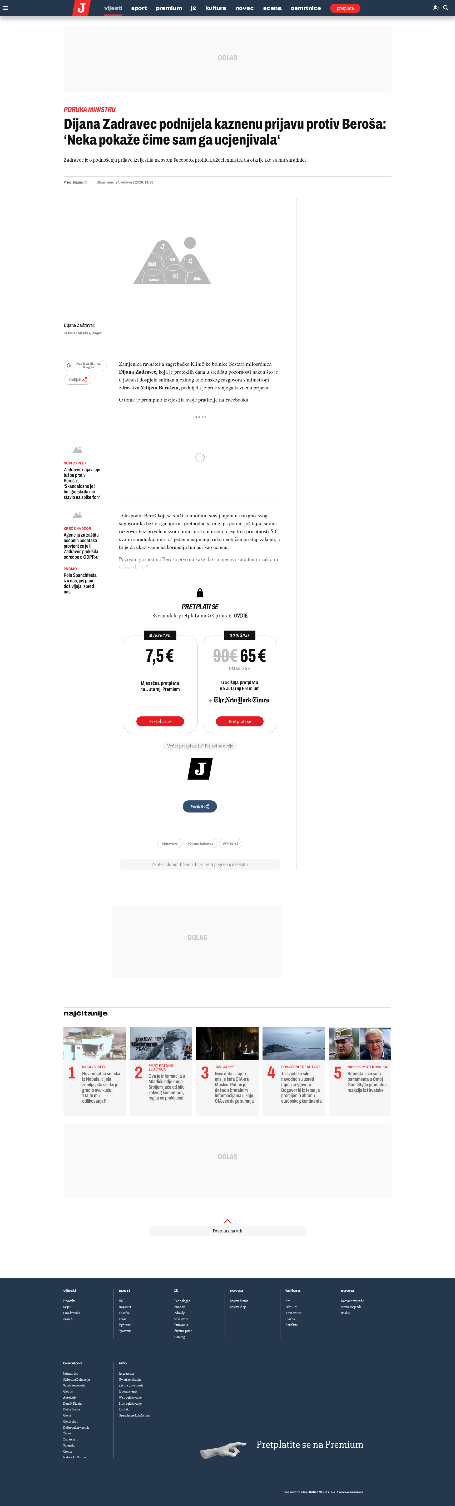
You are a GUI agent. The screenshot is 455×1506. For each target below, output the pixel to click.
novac (237, 1290)
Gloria (67, 1415)
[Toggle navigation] (4, 7)
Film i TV (291, 1307)
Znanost (179, 1307)
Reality (345, 1313)
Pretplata (345, 8)
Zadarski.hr (70, 1439)
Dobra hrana (71, 1409)
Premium (169, 8)
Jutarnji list (70, 1373)
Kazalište (291, 1325)
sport (124, 1290)
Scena (272, 8)
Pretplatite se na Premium (309, 1444)
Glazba (290, 1319)
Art (287, 1301)
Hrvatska (69, 1301)
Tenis (122, 1319)
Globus (68, 1391)
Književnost (293, 1313)
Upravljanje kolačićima (134, 1415)
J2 (193, 8)
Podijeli (75, 380)
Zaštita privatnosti (131, 1385)
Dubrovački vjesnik (76, 1427)
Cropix (67, 1451)
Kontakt (124, 1409)
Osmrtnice (306, 8)
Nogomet (125, 1307)
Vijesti (113, 8)
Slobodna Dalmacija (76, 1380)
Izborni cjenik (128, 1391)
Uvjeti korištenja (130, 1380)
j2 (176, 1290)
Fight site (125, 1325)
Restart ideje (238, 1307)
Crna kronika (71, 1313)
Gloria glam (70, 1421)
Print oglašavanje (130, 1403)
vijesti (69, 1290)
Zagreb (68, 1319)
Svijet (67, 1307)
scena (348, 1290)
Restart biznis (239, 1301)
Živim (67, 1433)
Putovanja (181, 1325)
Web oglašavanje (130, 1397)
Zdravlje (179, 1313)
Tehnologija (182, 1301)
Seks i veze (181, 1319)
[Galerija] (172, 259)
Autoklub (69, 1397)
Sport (139, 8)
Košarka (124, 1313)
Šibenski (69, 1445)
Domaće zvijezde (352, 1301)
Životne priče (183, 1331)
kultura (292, 1290)
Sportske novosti (74, 1385)
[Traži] (446, 8)
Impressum (126, 1373)
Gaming (179, 1337)
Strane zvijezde (351, 1307)
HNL (122, 1301)
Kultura (215, 8)
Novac (244, 8)
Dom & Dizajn (72, 1403)
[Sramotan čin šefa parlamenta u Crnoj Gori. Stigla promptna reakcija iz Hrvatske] (360, 1045)
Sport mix (125, 1331)
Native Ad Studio (74, 1457)
